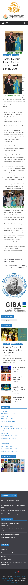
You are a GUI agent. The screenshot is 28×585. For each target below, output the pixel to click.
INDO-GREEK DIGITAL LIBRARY (9, 436)
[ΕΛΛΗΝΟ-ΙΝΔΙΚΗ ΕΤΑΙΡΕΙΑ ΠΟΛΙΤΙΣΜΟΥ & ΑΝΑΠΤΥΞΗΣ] (3, 23)
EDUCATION (4, 433)
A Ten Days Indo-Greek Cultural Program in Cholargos (12, 260)
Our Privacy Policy (6, 559)
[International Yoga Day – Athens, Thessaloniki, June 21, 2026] (6, 378)
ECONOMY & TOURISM (7, 426)
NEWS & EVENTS (16, 55)
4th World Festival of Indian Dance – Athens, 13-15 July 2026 (13, 350)
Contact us (4, 549)
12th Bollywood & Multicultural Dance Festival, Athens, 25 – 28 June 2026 (19, 388)
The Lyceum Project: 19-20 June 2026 (19, 368)
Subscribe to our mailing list (8, 553)
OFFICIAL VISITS (5, 443)
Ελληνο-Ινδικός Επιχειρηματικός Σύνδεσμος (13, 510)
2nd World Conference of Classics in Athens (18, 398)
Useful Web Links (5, 556)
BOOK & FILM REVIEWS (7, 419)
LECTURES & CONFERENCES (8, 438)
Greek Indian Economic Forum (9, 537)
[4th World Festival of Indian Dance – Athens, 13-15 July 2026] (14, 334)
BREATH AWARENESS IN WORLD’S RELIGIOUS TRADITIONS (15, 266)
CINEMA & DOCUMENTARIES (8, 421)
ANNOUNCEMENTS (6, 411)
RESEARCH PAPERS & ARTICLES (9, 448)
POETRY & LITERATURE (7, 446)
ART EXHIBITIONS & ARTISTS (8, 413)
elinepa (13, 72)
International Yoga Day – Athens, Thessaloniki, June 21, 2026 (19, 377)
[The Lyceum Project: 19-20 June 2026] (6, 369)
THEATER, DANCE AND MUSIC (17, 343)
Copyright (4, 562)
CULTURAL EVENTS (6, 55)
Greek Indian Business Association (10, 534)
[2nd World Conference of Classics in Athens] (6, 399)
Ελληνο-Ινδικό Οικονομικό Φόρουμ (10, 514)
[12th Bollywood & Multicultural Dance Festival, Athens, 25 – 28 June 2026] (6, 389)
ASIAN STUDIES (5, 416)
